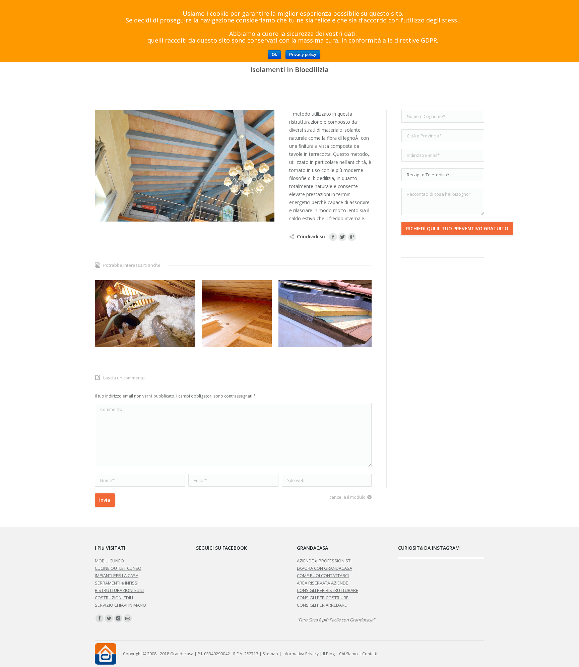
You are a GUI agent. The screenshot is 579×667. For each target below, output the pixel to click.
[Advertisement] (442, 373)
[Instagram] (118, 618)
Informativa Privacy (300, 654)
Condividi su (311, 236)
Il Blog (329, 654)
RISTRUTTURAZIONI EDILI (119, 590)
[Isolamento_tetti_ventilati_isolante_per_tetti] (328, 313)
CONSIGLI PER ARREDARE (322, 605)
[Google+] (352, 237)
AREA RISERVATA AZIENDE (322, 583)
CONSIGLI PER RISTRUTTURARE (327, 590)
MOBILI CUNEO (109, 561)
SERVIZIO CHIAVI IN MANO (120, 605)
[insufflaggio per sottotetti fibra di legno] (237, 313)
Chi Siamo (348, 654)
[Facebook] (333, 237)
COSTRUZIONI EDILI (114, 598)
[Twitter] (342, 237)
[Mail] (128, 618)
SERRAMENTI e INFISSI (116, 583)
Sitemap (270, 654)
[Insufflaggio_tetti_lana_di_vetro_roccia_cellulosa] (145, 313)
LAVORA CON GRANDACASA (324, 568)
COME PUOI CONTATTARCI (323, 575)
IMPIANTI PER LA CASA (116, 575)
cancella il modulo (347, 497)
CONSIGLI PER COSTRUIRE (322, 598)
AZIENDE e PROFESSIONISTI (324, 561)
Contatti (369, 654)
